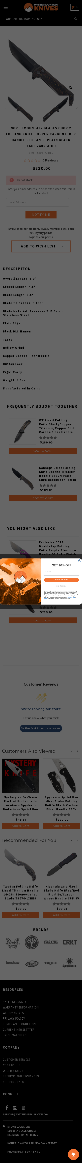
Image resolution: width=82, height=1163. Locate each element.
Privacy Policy (71, 597)
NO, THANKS (61, 586)
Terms (45, 598)
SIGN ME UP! (61, 580)
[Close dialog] (79, 560)
